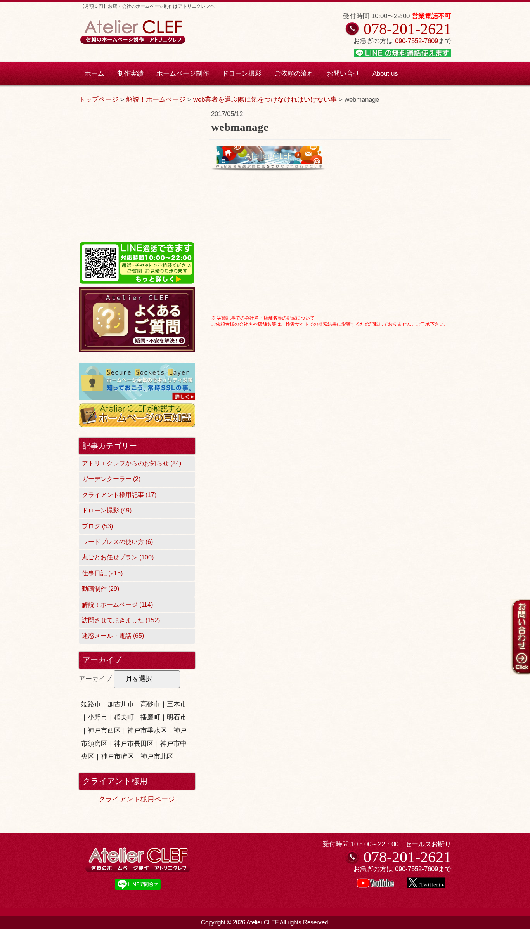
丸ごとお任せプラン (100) (118, 557)
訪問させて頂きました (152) (121, 620)
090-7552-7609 (416, 41)
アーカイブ (95, 678)
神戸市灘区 (117, 756)
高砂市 (150, 704)
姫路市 (91, 704)
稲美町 (124, 717)
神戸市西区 (104, 730)
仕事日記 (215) (102, 573)
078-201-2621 (407, 29)
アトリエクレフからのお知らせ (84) (131, 463)
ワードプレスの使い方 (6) (117, 541)
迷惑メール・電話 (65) (113, 635)
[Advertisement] (330, 258)
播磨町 (150, 717)
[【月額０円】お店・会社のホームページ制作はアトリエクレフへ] (132, 43)
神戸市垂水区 (147, 730)
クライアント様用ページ (137, 799)
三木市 (177, 704)
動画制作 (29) (100, 588)
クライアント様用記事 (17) (119, 494)
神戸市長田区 (134, 743)
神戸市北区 (156, 756)
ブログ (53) (97, 526)
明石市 (177, 717)
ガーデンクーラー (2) (111, 479)
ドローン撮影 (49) (107, 510)
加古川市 (120, 704)
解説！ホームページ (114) (117, 604)
